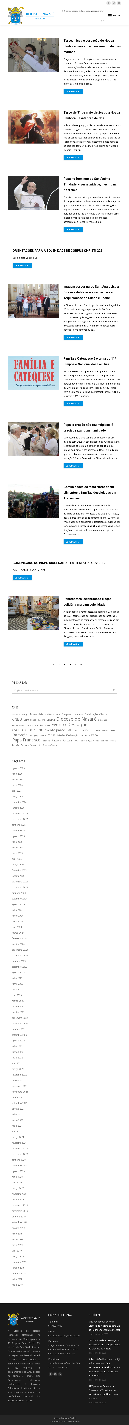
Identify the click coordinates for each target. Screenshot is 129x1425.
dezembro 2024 (20, 881)
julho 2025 (17, 841)
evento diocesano (27, 730)
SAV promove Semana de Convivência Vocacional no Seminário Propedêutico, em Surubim (103, 1392)
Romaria (25, 745)
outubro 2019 (19, 1216)
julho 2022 (17, 1046)
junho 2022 (17, 1051)
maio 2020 (17, 1176)
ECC (37, 725)
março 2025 (18, 864)
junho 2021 (17, 1120)
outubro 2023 (19, 961)
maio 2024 (17, 921)
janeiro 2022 (18, 1080)
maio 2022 (17, 1057)
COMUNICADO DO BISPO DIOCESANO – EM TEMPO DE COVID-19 (59, 563)
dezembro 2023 (20, 949)
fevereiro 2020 (19, 1193)
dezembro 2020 (20, 1148)
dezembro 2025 (20, 813)
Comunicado (29, 719)
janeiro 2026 (18, 807)
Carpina (66, 714)
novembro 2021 (20, 1091)
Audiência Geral (52, 714)
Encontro (45, 725)
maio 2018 (17, 1284)
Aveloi (73, 1418)
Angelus (16, 714)
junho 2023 (17, 983)
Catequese (78, 714)
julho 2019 (17, 1233)
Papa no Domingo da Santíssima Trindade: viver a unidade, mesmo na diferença (90, 184)
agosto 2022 (18, 1040)
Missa (52, 735)
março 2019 (18, 1256)
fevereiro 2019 (19, 1261)
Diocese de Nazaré (76, 719)
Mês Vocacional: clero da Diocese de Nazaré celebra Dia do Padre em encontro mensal (104, 1325)
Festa (112, 730)
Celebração (91, 714)
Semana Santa (50, 745)
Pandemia (85, 735)
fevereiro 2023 (19, 1006)
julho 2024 (17, 909)
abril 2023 (17, 995)
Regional (104, 740)
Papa (94, 735)
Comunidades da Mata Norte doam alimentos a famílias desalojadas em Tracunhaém (90, 492)
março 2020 (18, 1188)
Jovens (43, 735)
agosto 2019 (18, 1227)
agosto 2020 (18, 1171)
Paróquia (46, 740)
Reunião (16, 745)
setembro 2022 (19, 1034)
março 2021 (18, 1137)
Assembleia (36, 714)
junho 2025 (17, 847)
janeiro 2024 (18, 944)
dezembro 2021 (20, 1085)
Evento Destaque (69, 724)
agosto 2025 (18, 836)
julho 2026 (17, 773)
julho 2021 (17, 1114)
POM (76, 740)
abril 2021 (17, 1131)
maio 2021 (17, 1125)
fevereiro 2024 (19, 938)
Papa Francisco (26, 740)
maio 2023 (17, 989)
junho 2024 (17, 915)
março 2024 (18, 932)
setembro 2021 (19, 1103)
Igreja (36, 735)
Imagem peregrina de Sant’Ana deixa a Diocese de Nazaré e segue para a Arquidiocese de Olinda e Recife (91, 292)
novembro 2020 (20, 1154)
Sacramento (35, 745)
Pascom (56, 740)
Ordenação (72, 735)
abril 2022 (17, 1063)
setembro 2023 (19, 966)
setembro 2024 (19, 898)
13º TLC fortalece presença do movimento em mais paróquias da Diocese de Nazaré (105, 1344)
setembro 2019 (19, 1222)
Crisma (51, 719)
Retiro (113, 740)
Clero (103, 714)
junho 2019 (17, 1239)
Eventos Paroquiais (86, 730)
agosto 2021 (18, 1108)
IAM (30, 735)
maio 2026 (17, 785)
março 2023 (18, 1000)
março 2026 (18, 796)
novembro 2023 (20, 955)
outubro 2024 (19, 892)
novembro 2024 (20, 887)
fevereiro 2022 (19, 1074)
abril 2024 (17, 927)
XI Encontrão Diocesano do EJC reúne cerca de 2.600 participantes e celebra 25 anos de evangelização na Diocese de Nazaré (105, 1367)
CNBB (17, 719)
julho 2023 (17, 978)
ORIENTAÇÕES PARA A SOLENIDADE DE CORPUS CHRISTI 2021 (58, 251)
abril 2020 (17, 1182)
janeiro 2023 (18, 1012)
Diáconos (102, 719)
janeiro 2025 (18, 875)
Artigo (25, 714)
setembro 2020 (19, 1165)
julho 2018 (17, 1279)
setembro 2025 (19, 830)
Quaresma (93, 740)
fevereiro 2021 (19, 1142)
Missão (61, 735)
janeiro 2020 (18, 1199)
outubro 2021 (19, 1097)
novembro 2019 (20, 1210)
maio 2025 (17, 853)
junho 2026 (17, 779)
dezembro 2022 (20, 1017)
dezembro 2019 (20, 1205)
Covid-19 (41, 720)
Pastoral (67, 740)
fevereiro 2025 (19, 870)
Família (105, 730)
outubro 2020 (19, 1159)
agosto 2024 (18, 904)
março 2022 (18, 1068)
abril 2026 (17, 790)
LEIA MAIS (71, 91)
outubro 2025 (19, 824)
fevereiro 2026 (19, 802)
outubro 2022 (19, 1029)
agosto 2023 (18, 972)
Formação (20, 735)
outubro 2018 (19, 1273)
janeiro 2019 (18, 1267)
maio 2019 (17, 1244)
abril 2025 (17, 858)
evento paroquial (58, 730)
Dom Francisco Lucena (23, 725)
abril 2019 (17, 1250)
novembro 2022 (20, 1023)
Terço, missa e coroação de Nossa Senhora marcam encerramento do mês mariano (92, 46)
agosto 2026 (18, 768)
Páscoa (83, 740)
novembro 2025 (20, 819)
